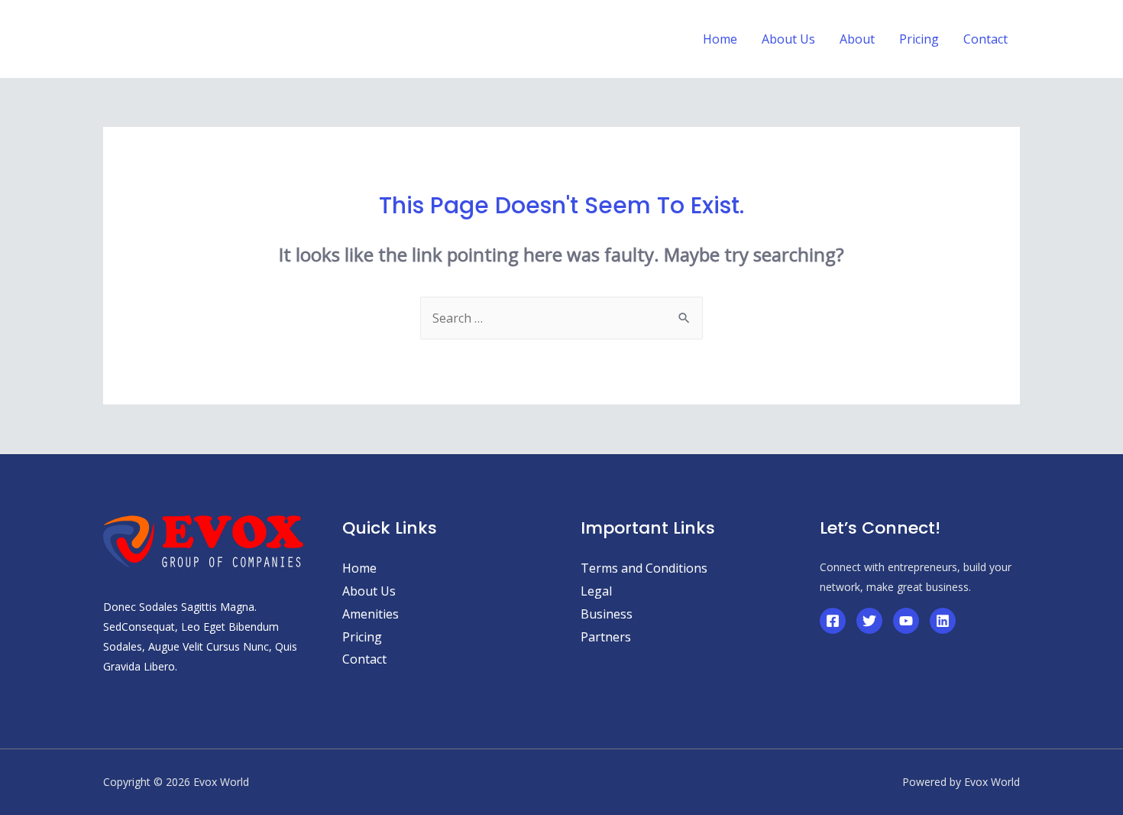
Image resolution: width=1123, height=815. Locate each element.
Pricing (362, 636)
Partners (606, 636)
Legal (596, 591)
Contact (364, 659)
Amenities (370, 614)
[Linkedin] (943, 621)
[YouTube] (906, 621)
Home (359, 568)
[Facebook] (833, 621)
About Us (369, 591)
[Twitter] (869, 621)
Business (607, 614)
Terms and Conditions (644, 568)
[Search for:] (561, 318)
